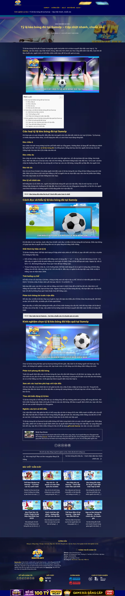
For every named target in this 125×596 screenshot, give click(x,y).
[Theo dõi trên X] (25, 578)
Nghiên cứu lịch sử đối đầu (37, 126)
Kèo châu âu (32, 104)
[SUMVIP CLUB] (27, 3)
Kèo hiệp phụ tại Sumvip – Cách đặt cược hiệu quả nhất (72, 484)
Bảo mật (81, 559)
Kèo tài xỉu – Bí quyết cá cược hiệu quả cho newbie (52, 484)
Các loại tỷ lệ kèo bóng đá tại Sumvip (37, 100)
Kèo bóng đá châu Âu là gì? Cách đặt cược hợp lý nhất (93, 484)
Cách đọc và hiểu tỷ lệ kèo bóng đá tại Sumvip (40, 110)
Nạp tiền (52, 544)
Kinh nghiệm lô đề (82, 544)
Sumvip (45, 436)
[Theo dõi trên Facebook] (17, 578)
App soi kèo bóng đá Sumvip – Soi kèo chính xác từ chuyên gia (93, 515)
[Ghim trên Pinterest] (65, 445)
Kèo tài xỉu (31, 106)
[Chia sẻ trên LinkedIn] (69, 445)
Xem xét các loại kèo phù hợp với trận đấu (41, 122)
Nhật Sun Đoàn (73, 33)
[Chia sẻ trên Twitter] (59, 445)
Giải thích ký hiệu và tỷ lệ (36, 112)
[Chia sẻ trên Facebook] (55, 445)
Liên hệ (70, 544)
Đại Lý (64, 7)
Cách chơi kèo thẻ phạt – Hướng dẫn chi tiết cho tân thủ (52, 514)
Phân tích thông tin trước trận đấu (38, 116)
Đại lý (74, 544)
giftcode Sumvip (74, 426)
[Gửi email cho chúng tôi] (33, 578)
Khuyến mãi (64, 544)
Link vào (47, 544)
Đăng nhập (35, 544)
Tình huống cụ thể (33, 114)
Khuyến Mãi (71, 7)
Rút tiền (58, 544)
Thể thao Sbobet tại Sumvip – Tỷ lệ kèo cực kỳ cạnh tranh (31, 484)
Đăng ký (29, 544)
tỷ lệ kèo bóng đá (47, 148)
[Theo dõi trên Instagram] (20, 578)
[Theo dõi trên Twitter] (28, 578)
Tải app (41, 544)
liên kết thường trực (79, 452)
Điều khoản (74, 559)
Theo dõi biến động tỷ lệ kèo (37, 124)
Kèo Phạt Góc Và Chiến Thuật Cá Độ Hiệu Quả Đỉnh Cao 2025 (31, 515)
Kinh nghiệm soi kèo (21, 12)
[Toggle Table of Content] (60, 97)
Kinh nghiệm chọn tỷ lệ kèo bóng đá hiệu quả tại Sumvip (43, 118)
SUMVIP (46, 7)
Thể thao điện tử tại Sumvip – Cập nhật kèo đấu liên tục (72, 514)
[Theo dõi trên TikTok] (23, 578)
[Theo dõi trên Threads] (30, 578)
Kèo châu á (31, 102)
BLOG (78, 7)
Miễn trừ (86, 559)
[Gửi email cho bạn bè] (62, 445)
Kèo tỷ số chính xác (34, 108)
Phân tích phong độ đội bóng (37, 120)
